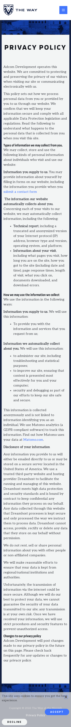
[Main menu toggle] (63, 10)
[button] (66, 697)
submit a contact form (20, 192)
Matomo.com (33, 440)
